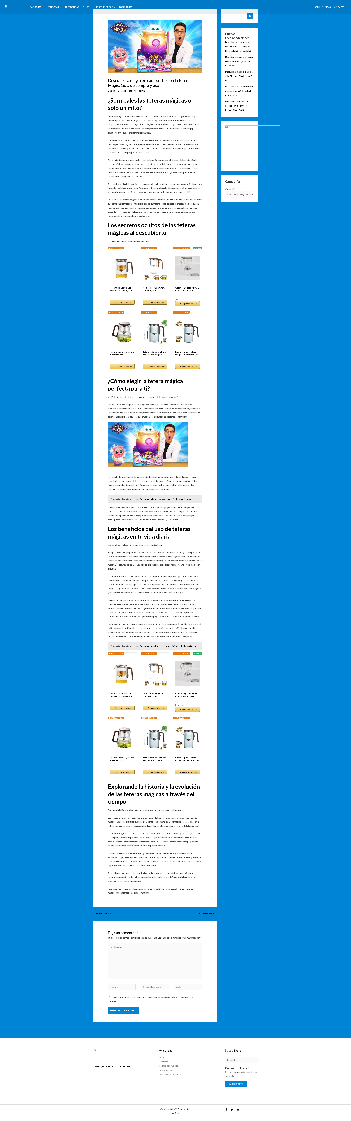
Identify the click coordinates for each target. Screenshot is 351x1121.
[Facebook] (226, 1109)
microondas (72, 7)
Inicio (161, 1057)
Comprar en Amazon (123, 302)
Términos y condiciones (170, 1073)
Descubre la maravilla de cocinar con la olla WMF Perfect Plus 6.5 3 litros (236, 105)
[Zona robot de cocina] (15, 6)
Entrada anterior (102, 913)
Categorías (230, 189)
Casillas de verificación (237, 1068)
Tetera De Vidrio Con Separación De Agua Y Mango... (121, 289)
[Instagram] (238, 1109)
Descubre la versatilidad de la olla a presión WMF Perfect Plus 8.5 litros (239, 91)
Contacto (339, 7)
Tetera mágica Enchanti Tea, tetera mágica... (154, 353)
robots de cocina (105, 7)
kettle (130, 90)
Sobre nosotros (323, 7)
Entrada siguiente (206, 913)
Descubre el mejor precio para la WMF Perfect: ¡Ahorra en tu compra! (239, 61)
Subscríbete (236, 1084)
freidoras (53, 7)
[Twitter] (232, 1109)
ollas (86, 7)
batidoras (35, 7)
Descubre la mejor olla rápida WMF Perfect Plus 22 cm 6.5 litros (239, 76)
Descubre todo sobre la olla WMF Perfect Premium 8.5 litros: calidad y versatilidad (238, 46)
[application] (42, 7)
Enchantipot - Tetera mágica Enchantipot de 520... (187, 353)
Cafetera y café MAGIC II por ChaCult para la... (187, 289)
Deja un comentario (117, 90)
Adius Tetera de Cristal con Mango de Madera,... (154, 289)
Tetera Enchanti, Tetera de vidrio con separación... (122, 353)
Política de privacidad (169, 1065)
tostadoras (125, 7)
